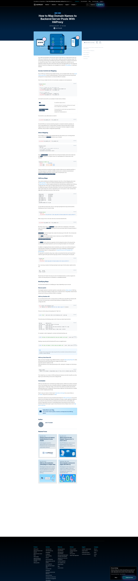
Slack (56, 394)
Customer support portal (86, 549)
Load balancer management (51, 578)
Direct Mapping (43, 132)
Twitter (41, 394)
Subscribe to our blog (89, 42)
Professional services (85, 552)
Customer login (95, 1)
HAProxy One (36, 549)
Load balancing (48, 549)
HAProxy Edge (36, 556)
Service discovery (49, 575)
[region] (57, 89)
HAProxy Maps (43, 178)
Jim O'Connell (59, 28)
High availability (49, 555)
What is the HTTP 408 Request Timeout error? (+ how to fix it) (67, 439)
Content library (60, 564)
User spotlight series (61, 562)
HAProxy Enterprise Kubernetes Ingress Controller (37, 560)
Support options (85, 550)
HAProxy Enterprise (67, 397)
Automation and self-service (51, 576)
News (95, 555)
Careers (95, 554)
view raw (74, 83)
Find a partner (72, 553)
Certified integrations (61, 561)
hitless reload (68, 290)
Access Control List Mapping (47, 71)
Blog (90, 1)
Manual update (42, 287)
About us (95, 549)
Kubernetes (48, 570)
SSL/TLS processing (49, 559)
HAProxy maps (42, 182)
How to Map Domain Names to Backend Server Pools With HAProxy (93, 48)
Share (100, 42)
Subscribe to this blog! (59, 393)
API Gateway (68, 65)
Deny (116, 577)
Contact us (77, 1)
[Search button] (87, 5)
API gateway (48, 552)
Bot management (49, 564)
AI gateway (48, 554)
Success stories (60, 567)
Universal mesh (48, 568)
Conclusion (41, 381)
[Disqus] (57, 496)
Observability (48, 580)
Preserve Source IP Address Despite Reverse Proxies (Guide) (47, 439)
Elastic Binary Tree (43, 184)
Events (95, 552)
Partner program (73, 549)
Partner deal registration (74, 555)
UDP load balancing (49, 550)
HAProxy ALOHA (36, 562)
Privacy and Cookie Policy (115, 574)
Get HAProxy (100, 4)
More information (122, 574)
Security (47, 557)
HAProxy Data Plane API (44, 357)
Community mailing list (86, 554)
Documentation (84, 1)
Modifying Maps (43, 281)
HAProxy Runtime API (44, 296)
